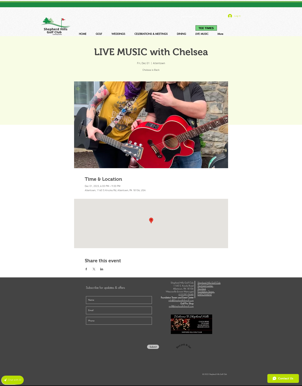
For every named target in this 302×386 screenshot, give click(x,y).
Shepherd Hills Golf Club (209, 282)
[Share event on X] (93, 269)
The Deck (202, 288)
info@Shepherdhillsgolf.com (181, 300)
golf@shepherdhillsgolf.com (181, 306)
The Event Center (205, 285)
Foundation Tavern (206, 291)
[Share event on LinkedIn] (101, 269)
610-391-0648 (187, 16)
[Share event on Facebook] (86, 269)
